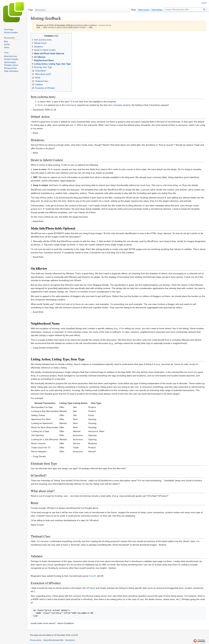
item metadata (115, 105)
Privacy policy (35, 640)
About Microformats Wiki (53, 640)
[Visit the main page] (13, 12)
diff (38, 27)
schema (69, 105)
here (91, 576)
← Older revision (47, 27)
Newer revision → (80, 27)
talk (85, 25)
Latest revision (62, 27)
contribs (92, 25)
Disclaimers (70, 640)
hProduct (90, 588)
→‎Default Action (103, 25)
